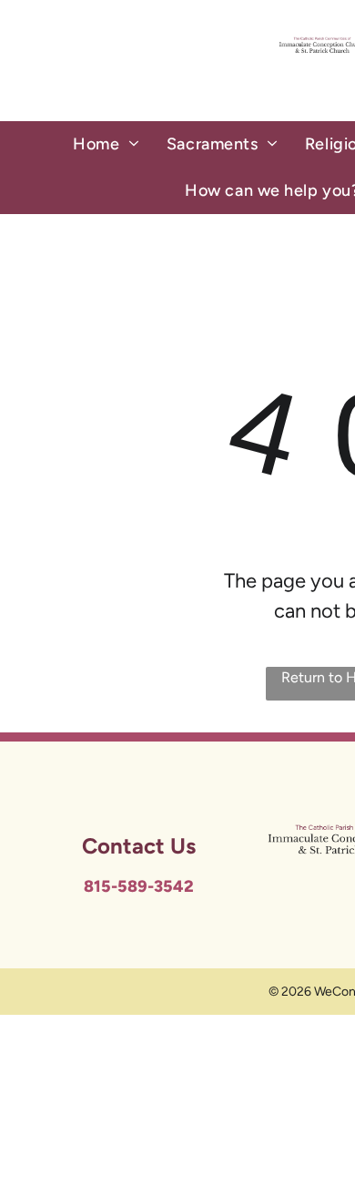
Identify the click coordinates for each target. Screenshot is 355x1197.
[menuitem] (106, 144)
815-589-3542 (139, 886)
